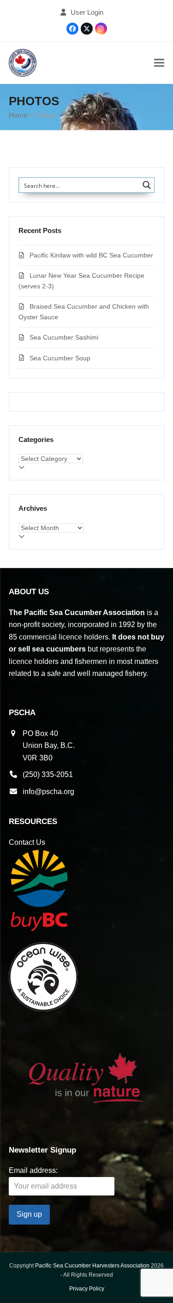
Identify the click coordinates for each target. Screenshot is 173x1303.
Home (18, 115)
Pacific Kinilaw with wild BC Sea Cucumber (91, 255)
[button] (159, 63)
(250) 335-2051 (48, 774)
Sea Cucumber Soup (60, 358)
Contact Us (27, 842)
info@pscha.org (48, 791)
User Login (87, 12)
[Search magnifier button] (146, 185)
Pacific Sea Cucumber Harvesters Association (92, 1265)
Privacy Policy (86, 1288)
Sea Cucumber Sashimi (64, 337)
